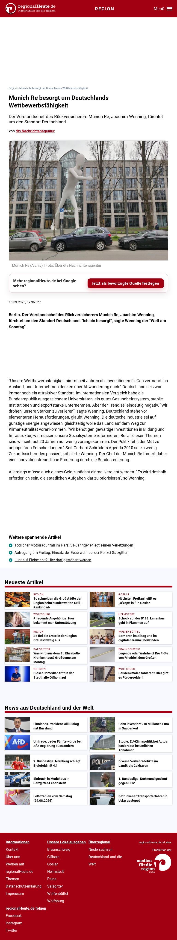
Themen (12, 879)
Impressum (15, 893)
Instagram (14, 923)
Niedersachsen (100, 849)
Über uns (13, 857)
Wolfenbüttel (57, 893)
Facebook (14, 916)
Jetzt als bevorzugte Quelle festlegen (125, 283)
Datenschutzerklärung (23, 886)
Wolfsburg (55, 901)
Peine (51, 879)
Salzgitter (55, 886)
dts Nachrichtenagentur (35, 131)
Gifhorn (53, 857)
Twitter (11, 930)
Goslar (52, 864)
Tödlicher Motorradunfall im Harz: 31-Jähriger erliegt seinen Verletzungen (74, 545)
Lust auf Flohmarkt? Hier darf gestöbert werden (53, 560)
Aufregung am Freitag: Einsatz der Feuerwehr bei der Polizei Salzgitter (71, 552)
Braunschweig (58, 849)
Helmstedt (55, 871)
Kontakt (12, 849)
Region (13, 88)
